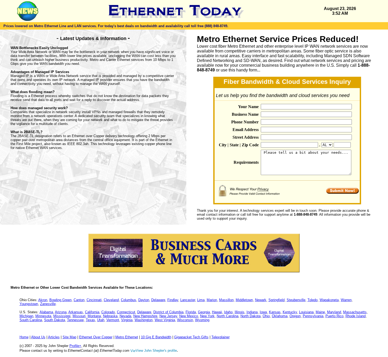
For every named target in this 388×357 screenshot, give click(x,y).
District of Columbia (168, 312)
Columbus (128, 300)
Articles (54, 337)
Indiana (252, 312)
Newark (260, 300)
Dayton (143, 300)
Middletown (244, 300)
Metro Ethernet (126, 337)
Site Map (69, 337)
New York (207, 316)
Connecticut (126, 312)
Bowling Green (60, 300)
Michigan (26, 316)
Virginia (127, 320)
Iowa (263, 312)
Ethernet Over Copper (95, 337)
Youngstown (29, 304)
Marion (212, 300)
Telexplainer (220, 337)
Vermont (112, 320)
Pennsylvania (313, 316)
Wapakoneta (329, 300)
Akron (42, 300)
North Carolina (227, 316)
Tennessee (75, 320)
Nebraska (110, 316)
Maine (320, 312)
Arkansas (75, 312)
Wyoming (202, 320)
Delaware (158, 300)
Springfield (276, 300)
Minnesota (43, 316)
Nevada (125, 316)
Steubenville (296, 300)
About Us (38, 337)
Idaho (228, 312)
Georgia (204, 312)
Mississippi (61, 316)
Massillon (226, 300)
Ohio (266, 316)
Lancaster (187, 300)
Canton (79, 300)
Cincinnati (94, 300)
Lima (201, 300)
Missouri (79, 316)
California (92, 312)
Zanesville (48, 304)
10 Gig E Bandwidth (156, 337)
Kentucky (290, 312)
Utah (100, 320)
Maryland (334, 312)
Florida (191, 312)
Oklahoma (279, 316)
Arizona (61, 312)
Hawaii (217, 312)
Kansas (275, 312)
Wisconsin (185, 320)
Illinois (239, 312)
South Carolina (31, 320)
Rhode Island (356, 316)
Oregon (295, 316)
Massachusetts (355, 312)
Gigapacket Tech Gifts (191, 337)
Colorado (108, 312)
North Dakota (250, 316)
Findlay (172, 300)
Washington (144, 320)
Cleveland (111, 300)
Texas (90, 320)
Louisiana (306, 312)
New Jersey (168, 316)
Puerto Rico (334, 316)
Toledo (312, 300)
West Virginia (165, 320)
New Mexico (188, 316)
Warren (346, 300)
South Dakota (54, 320)
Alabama (46, 312)
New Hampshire (145, 316)
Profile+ (75, 346)
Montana (94, 316)
